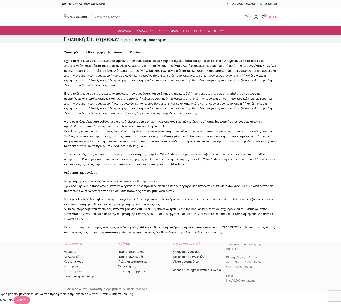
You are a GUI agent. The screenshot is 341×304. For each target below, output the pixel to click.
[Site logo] (75, 16)
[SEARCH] (246, 17)
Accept (21, 300)
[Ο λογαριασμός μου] (227, 3)
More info (6, 300)
